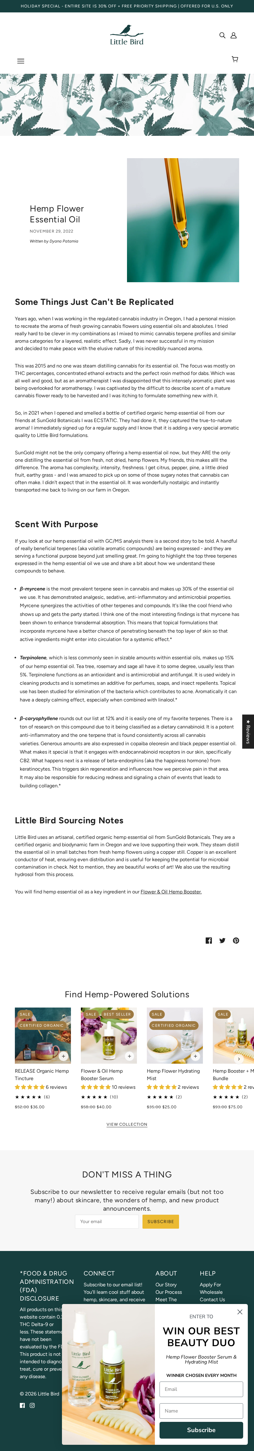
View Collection (127, 1124)
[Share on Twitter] (222, 940)
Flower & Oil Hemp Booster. (171, 892)
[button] (30, 1087)
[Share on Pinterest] (236, 940)
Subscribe (160, 1221)
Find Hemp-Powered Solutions (127, 994)
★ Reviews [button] (248, 731)
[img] (222, 35)
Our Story (166, 1285)
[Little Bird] (127, 35)
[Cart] (236, 59)
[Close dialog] (239, 1311)
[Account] (233, 35)
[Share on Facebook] (209, 940)
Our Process (168, 1292)
